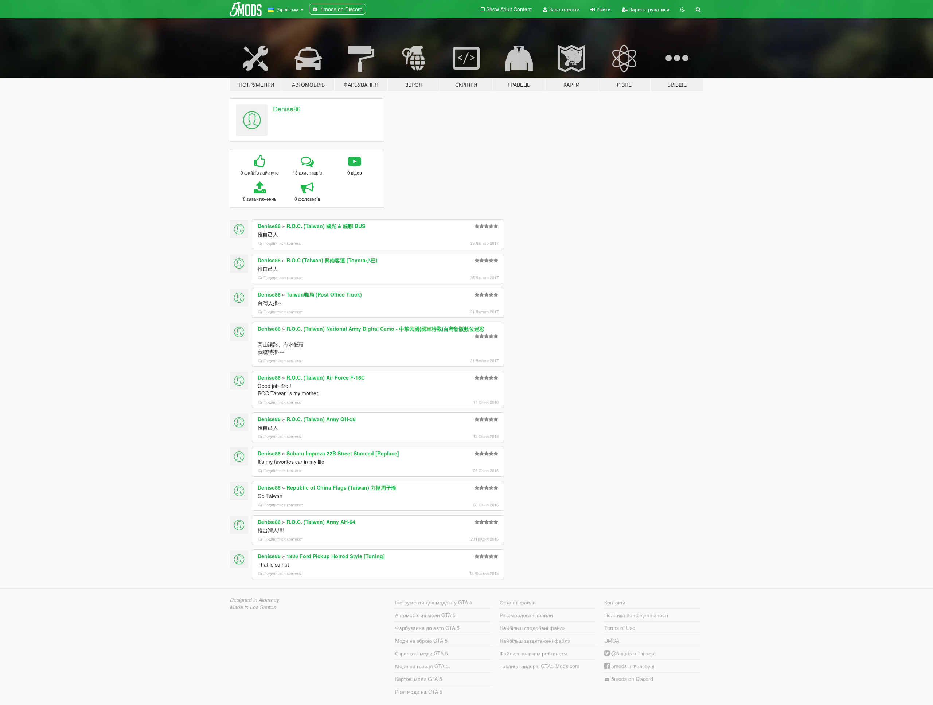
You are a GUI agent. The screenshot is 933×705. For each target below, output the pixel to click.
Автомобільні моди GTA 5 (425, 615)
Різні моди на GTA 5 (418, 691)
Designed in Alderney (254, 599)
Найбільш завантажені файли (535, 640)
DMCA (611, 640)
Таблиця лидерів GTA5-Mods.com (539, 666)
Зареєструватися (649, 9)
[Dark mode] (682, 9)
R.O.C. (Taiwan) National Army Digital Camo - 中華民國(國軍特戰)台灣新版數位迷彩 (385, 328)
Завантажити (563, 9)
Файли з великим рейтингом (533, 653)
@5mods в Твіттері (632, 653)
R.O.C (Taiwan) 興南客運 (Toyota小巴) (332, 260)
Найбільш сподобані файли (533, 627)
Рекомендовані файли (526, 615)
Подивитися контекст (283, 243)
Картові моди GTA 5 (418, 678)
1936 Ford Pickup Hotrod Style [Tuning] (335, 556)
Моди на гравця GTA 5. (422, 666)
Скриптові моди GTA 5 (421, 653)
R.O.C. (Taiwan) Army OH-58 (321, 419)
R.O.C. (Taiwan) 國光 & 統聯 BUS (325, 226)
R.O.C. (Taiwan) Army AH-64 (320, 521)
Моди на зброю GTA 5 (421, 640)
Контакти (614, 602)
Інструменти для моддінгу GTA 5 (433, 602)
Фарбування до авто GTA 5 (427, 627)
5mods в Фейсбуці (632, 666)
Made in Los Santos (253, 607)
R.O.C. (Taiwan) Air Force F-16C (325, 377)
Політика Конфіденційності (636, 615)
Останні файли (518, 602)
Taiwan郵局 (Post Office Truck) (324, 294)
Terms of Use (619, 627)
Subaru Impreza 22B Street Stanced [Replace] (342, 453)
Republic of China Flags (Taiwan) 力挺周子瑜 (341, 487)
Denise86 (287, 108)
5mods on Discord (631, 678)
